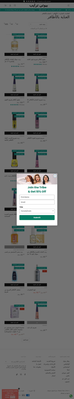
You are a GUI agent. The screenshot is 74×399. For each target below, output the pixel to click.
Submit (37, 217)
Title (21, 207)
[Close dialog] (55, 175)
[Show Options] (53, 211)
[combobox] (36, 211)
